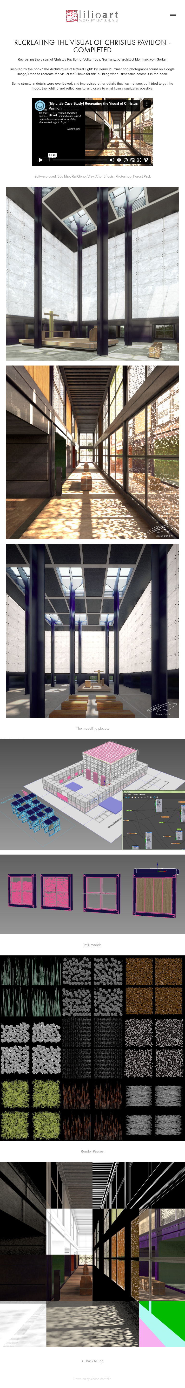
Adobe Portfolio (100, 1379)
